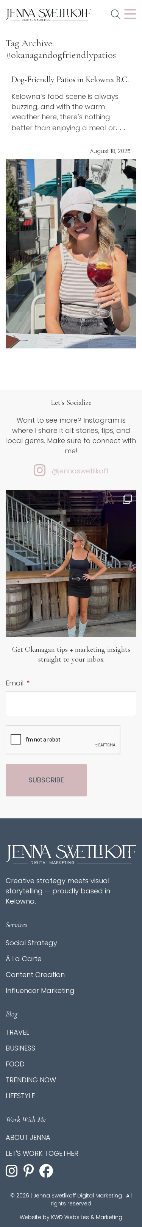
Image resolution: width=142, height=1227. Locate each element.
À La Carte (24, 958)
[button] (115, 15)
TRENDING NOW (31, 1080)
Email (18, 683)
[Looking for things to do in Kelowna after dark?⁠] (71, 577)
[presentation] (63, 740)
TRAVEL (17, 1032)
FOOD (15, 1064)
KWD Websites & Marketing (86, 1217)
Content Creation (35, 974)
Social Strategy (31, 943)
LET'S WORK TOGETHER (42, 1153)
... (121, 127)
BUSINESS (20, 1048)
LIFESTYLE (20, 1096)
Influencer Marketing (40, 990)
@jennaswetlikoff (80, 471)
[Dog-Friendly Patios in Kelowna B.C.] (71, 253)
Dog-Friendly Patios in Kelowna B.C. (70, 79)
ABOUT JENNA (28, 1137)
